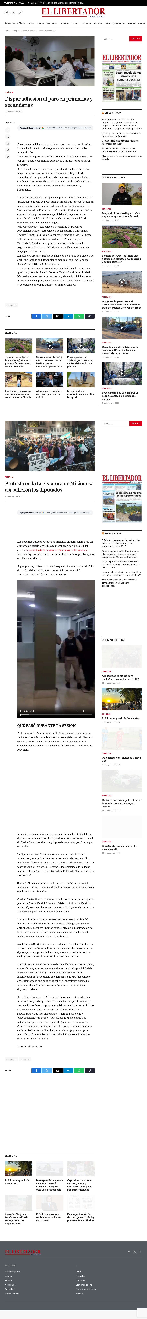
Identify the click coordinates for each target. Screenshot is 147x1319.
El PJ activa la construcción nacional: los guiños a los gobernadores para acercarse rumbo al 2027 (121, 543)
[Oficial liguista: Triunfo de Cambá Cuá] (122, 738)
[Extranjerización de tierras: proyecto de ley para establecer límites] (81, 1202)
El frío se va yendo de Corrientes (17, 1182)
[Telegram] (7, 150)
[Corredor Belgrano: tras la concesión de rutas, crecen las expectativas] (18, 1202)
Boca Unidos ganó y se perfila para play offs (119, 848)
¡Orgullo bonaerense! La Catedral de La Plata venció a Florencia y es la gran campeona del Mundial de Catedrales (120, 554)
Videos (30, 23)
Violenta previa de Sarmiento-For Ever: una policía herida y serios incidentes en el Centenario (121, 564)
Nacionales (52, 23)
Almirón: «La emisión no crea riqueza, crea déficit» (48, 394)
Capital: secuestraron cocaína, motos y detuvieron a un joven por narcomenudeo (79, 1185)
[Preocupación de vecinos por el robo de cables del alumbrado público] (81, 345)
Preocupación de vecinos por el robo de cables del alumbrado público (80, 362)
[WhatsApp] (7, 156)
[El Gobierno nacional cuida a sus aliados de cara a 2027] (50, 1202)
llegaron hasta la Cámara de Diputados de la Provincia (56, 550)
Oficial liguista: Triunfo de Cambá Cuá (121, 759)
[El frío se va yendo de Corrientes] (18, 1168)
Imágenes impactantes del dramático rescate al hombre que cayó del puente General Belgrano (121, 304)
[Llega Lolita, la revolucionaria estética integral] (81, 379)
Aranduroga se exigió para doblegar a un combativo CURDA (120, 677)
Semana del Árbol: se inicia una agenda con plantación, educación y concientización (57, 3)
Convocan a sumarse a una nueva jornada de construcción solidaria (18, 394)
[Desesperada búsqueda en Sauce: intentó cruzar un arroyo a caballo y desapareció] (50, 1168)
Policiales (86, 23)
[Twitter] (7, 136)
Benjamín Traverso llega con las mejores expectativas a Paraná (121, 215)
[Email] (7, 143)
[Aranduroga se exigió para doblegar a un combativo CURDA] (122, 656)
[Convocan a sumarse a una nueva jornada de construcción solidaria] (18, 379)
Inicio (22, 23)
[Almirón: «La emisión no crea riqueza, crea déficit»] (50, 379)
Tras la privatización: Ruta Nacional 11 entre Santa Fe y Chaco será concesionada (119, 582)
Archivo (141, 23)
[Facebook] (7, 130)
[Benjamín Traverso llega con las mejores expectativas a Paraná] (122, 194)
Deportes (97, 23)
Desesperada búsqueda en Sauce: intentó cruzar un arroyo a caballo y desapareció (49, 1185)
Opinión (131, 23)
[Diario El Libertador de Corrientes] (73, 13)
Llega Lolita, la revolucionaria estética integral (80, 394)
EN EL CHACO (113, 112)
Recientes (25, 1059)
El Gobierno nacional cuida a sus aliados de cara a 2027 (48, 1217)
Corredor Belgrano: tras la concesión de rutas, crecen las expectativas (16, 1219)
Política (40, 23)
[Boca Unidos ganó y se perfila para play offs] (122, 827)
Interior (75, 23)
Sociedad (64, 23)
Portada (8, 31)
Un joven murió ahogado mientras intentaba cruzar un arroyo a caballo (122, 803)
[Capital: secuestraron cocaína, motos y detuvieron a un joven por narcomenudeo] (81, 1168)
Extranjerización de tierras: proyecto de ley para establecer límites (80, 1217)
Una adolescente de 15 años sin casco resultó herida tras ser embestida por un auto (49, 362)
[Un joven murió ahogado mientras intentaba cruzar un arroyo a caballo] (122, 781)
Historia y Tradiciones (115, 23)
